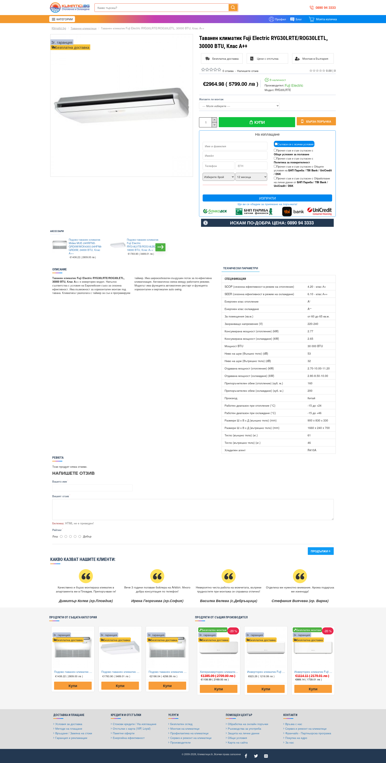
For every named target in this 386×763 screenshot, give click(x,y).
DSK (278, 174)
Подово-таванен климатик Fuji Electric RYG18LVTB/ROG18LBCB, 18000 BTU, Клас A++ (142, 245)
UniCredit (326, 170)
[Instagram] (266, 756)
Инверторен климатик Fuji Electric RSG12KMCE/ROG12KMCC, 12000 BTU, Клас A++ (314, 671)
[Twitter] (256, 756)
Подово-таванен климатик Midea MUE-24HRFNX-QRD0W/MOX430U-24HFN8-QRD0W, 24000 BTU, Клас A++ (85, 246)
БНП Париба (296, 170)
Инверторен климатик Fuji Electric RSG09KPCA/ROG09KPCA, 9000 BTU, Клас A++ (266, 671)
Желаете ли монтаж (211, 99)
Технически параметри (240, 268)
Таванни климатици (83, 28)
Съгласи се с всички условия (295, 144)
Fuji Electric (294, 85)
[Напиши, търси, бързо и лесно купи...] (233, 7)
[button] (54, 247)
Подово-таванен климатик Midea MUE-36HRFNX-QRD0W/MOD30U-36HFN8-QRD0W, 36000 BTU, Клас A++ (168, 671)
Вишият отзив (60, 496)
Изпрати (267, 197)
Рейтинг (57, 530)
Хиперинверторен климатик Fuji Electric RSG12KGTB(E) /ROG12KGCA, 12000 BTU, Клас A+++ (219, 671)
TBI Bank (312, 170)
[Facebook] (246, 756)
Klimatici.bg (59, 28)
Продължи (319, 551)
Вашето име (59, 481)
